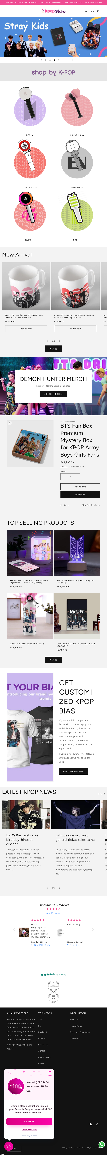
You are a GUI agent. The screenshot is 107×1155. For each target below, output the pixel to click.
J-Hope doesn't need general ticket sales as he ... (75, 839)
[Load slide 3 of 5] (50, 60)
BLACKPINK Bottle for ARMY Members (27, 644)
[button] (8, 11)
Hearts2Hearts (44, 1057)
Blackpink (42, 1032)
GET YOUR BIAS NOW (73, 771)
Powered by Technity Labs (91, 1148)
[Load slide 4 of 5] (54, 60)
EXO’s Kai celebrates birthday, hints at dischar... (22, 839)
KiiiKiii (41, 1063)
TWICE (28, 240)
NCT (75, 240)
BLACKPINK (75, 135)
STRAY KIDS (28, 187)
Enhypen (42, 1038)
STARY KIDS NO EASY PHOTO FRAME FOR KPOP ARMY (76, 645)
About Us (74, 1019)
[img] (53, 909)
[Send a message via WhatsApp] (102, 1144)
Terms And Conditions (80, 1032)
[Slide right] (60, 341)
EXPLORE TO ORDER (53, 394)
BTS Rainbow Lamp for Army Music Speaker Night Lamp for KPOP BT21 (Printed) (29, 581)
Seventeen (43, 1045)
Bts (39, 1026)
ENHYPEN (75, 187)
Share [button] (66, 505)
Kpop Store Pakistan (74, 1148)
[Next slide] (65, 60)
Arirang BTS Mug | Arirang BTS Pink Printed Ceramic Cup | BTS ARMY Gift (24, 316)
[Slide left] (47, 341)
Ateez (40, 1019)
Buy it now (80, 494)
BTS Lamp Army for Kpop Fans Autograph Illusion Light (75, 581)
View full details (89, 505)
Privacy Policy (76, 1026)
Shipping (64, 466)
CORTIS (41, 1051)
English (13, 1148)
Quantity (63, 471)
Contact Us (75, 1038)
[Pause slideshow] (72, 60)
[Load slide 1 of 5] (42, 60)
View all (54, 348)
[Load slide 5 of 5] (58, 60)
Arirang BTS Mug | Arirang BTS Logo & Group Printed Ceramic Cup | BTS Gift (74, 316)
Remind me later (29, 1129)
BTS (28, 135)
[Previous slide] (35, 60)
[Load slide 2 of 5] (46, 60)
